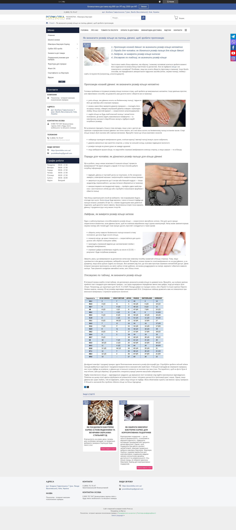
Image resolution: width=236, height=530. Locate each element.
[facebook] (85, 387)
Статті (52, 23)
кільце (174, 67)
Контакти (178, 30)
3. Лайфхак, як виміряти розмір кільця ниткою (135, 54)
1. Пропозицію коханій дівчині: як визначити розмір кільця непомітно (147, 47)
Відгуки (167, 30)
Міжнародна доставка (151, 30)
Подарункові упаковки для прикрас (58, 58)
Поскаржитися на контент (127, 513)
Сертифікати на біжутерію (58, 73)
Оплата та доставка (130, 30)
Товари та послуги (109, 30)
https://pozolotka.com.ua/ (61, 150)
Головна (84, 30)
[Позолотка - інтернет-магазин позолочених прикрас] (55, 18)
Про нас (94, 30)
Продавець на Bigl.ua (118, 511)
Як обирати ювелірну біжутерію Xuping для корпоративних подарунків (136, 430)
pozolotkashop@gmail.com (61, 153)
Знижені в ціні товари (56, 53)
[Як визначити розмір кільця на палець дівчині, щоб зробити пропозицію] (96, 56)
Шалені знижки (54, 40)
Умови (144, 7)
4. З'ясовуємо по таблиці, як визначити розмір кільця (139, 57)
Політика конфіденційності (146, 513)
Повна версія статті (108, 449)
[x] (88, 387)
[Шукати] (143, 18)
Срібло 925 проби (55, 49)
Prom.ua (130, 509)
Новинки (51, 35)
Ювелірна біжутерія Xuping (59, 44)
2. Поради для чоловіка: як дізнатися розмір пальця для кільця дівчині (147, 50)
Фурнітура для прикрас (57, 64)
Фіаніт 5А (51, 68)
